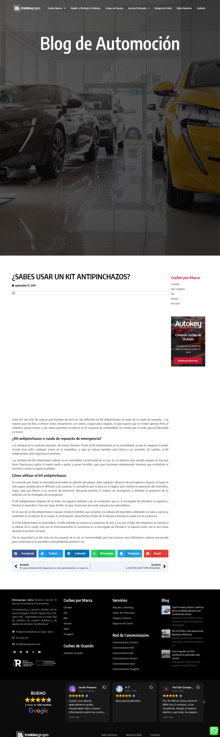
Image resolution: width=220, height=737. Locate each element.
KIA (65, 612)
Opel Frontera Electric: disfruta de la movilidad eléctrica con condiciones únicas (188, 611)
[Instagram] (33, 652)
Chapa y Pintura (122, 618)
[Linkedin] (27, 652)
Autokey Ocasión (73, 653)
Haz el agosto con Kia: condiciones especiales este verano (186, 655)
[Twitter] (21, 652)
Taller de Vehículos (124, 612)
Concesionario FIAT (123, 647)
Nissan (68, 623)
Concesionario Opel (124, 663)
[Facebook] (14, 652)
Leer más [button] (121, 717)
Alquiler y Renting (123, 607)
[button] (24, 553)
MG (66, 618)
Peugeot (68, 634)
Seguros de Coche (123, 623)
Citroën (68, 607)
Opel (66, 628)
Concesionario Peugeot (126, 669)
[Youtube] (39, 652)
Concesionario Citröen (125, 642)
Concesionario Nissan (125, 658)
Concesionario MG (123, 653)
